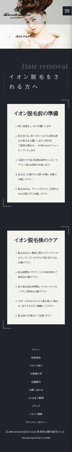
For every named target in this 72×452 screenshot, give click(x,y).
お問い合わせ (36, 390)
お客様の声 (36, 373)
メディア (36, 406)
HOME (6, 36)
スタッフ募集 (36, 414)
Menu (12, 36)
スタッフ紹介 (36, 365)
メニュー (36, 349)
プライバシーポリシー (36, 422)
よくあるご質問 (36, 398)
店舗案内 (36, 382)
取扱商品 (36, 357)
